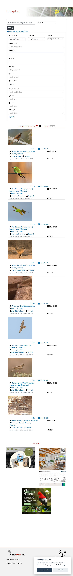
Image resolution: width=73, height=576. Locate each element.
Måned (50, 35)
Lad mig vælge (61, 565)
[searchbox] (37, 70)
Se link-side (44, 149)
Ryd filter (12, 117)
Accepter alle (45, 570)
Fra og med (13, 35)
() (19, 191)
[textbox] (56, 38)
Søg (11, 28)
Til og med (31, 35)
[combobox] (56, 38)
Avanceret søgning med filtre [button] (18, 31)
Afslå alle (61, 570)
